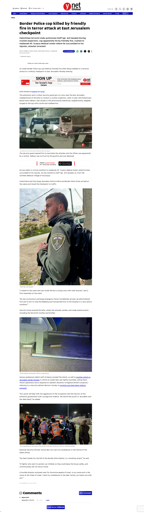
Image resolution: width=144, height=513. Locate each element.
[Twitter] (85, 51)
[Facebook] (81, 51)
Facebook (34, 92)
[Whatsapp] (77, 51)
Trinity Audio (37, 63)
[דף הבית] (72, 10)
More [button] (124, 13)
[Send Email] (89, 51)
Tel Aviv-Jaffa (37, 8)
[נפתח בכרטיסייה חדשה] (116, 9)
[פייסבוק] (124, 9)
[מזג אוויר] (29, 9)
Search (109, 9)
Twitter (42, 92)
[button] (43, 8)
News (13, 18)
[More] (91, 51)
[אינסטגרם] (127, 9)
